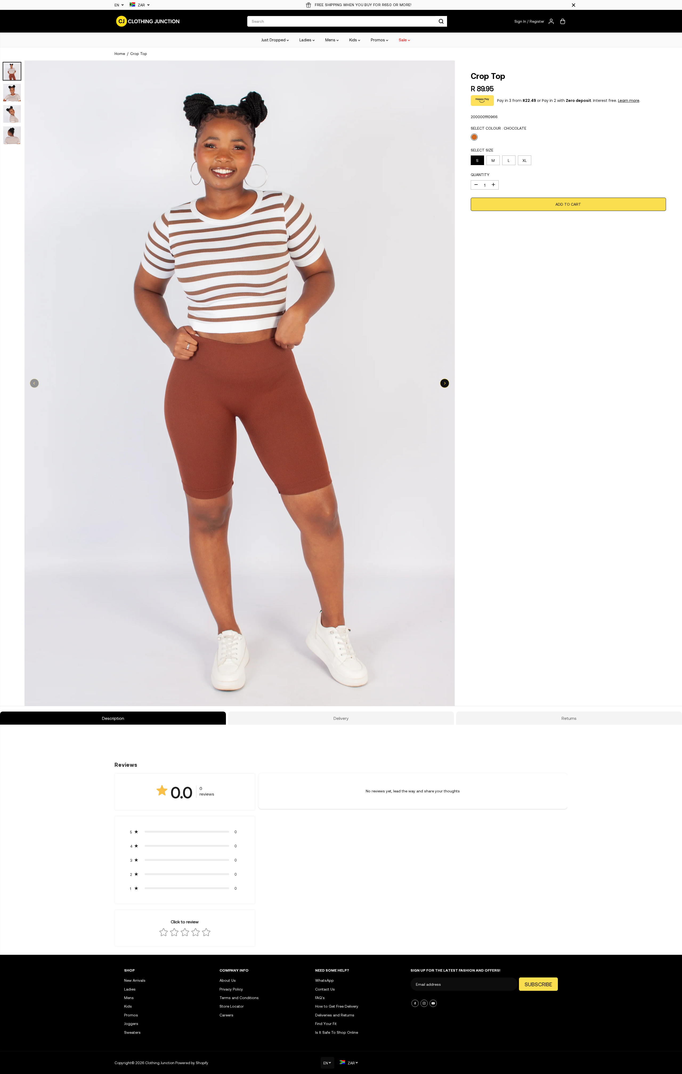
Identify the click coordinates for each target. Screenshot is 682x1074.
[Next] (444, 383)
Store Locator (232, 1006)
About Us (228, 980)
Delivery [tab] (341, 718)
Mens (330, 39)
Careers (226, 1015)
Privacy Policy (231, 989)
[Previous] (34, 383)
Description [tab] (113, 718)
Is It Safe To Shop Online (336, 1032)
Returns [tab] (569, 718)
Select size (482, 149)
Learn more (628, 100)
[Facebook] (415, 1003)
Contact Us (325, 989)
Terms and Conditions (239, 997)
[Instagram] (424, 1003)
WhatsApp (324, 980)
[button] (184, 832)
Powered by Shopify (191, 1063)
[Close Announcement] (573, 5)
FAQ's (320, 997)
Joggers (131, 1023)
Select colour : (498, 128)
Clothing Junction (159, 1063)
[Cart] (562, 21)
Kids (353, 39)
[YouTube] (433, 1003)
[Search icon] (441, 21)
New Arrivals (134, 980)
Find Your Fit (326, 1023)
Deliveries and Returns (334, 1015)
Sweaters (132, 1032)
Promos (378, 39)
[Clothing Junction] (148, 21)
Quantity (480, 174)
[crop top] (239, 383)
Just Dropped (274, 39)
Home (120, 53)
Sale (403, 39)
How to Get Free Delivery (336, 1006)
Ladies (305, 39)
